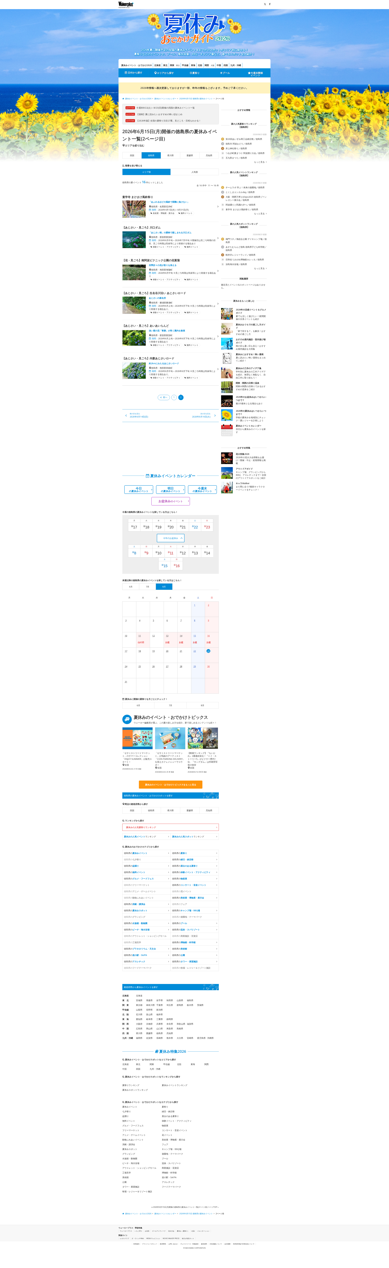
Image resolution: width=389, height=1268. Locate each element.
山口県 (159, 1028)
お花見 (147, 1231)
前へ (165, 397)
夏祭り (196, 73)
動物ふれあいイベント (133, 1139)
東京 (178, 65)
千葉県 (159, 1005)
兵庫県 (159, 1023)
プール (226, 73)
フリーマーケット (130, 1130)
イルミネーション (203, 1231)
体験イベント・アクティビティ (177, 1120)
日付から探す (135, 72)
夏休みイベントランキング (174, 1085)
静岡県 (170, 1019)
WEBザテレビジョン (153, 1238)
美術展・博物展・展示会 (173, 1139)
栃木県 (190, 1005)
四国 (226, 65)
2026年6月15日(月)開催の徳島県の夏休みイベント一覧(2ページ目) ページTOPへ (186, 1207)
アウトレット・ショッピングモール (139, 1167)
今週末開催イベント (257, 74)
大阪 (212, 65)
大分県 (180, 1038)
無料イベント (128, 1120)
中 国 (125, 1028)
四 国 (125, 1033)
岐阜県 (149, 1019)
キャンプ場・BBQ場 (171, 1149)
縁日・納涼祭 (168, 1111)
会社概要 (227, 1244)
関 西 (125, 1023)
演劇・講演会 (128, 1144)
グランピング (128, 1153)
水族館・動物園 (129, 1158)
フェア (165, 1144)
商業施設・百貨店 (170, 1167)
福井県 (159, 1014)
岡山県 (149, 1028)
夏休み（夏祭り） (183, 1231)
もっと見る (259, 162)
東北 (165, 65)
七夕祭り (126, 1111)
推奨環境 (163, 1244)
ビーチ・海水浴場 (130, 1163)
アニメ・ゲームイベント (134, 1135)
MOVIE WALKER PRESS (171, 1238)
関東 (172, 65)
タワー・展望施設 (130, 1186)
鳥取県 (170, 1028)
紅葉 (193, 1231)
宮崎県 (190, 1038)
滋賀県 (190, 1023)
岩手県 (159, 1000)
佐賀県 (149, 1038)
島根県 (180, 1028)
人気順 (194, 171)
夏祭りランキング (130, 1085)
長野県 (149, 1009)
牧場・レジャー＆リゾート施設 (137, 1191)
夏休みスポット (129, 1149)
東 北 (125, 1000)
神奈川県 (150, 1005)
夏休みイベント (129, 1106)
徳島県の (135, 853)
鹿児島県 (201, 1038)
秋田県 (170, 1000)
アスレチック (168, 1182)
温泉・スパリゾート (171, 1163)
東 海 (125, 1019)
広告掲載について (216, 1244)
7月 (170, 705)
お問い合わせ (173, 1244)
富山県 (149, 1014)
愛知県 (139, 1019)
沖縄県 (210, 1038)
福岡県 (139, 1038)
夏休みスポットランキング (135, 1089)
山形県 (180, 1000)
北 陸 (125, 1014)
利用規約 (136, 1244)
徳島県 (151, 810)
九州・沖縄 (235, 65)
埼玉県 (170, 1005)
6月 (138, 705)
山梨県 (139, 1009)
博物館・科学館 (169, 1172)
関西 (207, 65)
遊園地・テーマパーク (172, 1153)
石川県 (139, 1014)
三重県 (159, 1019)
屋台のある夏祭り (170, 1116)
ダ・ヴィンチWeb (138, 1238)
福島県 (190, 1000)
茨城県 (200, 1005)
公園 (124, 1182)
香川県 (170, 155)
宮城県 (139, 1000)
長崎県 (159, 1038)
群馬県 (180, 1005)
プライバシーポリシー (149, 1244)
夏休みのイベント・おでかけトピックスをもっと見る (170, 784)
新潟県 (159, 1009)
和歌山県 (181, 1023)
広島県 (139, 1028)
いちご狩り (138, 1231)
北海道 (157, 65)
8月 (202, 705)
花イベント (167, 1135)
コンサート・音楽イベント (174, 1130)
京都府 (149, 1023)
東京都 (139, 1005)
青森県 (149, 1000)
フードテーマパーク (171, 1186)
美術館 (125, 1177)
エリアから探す (165, 73)
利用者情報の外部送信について (243, 1244)
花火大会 (171, 1231)
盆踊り (125, 1116)
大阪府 (139, 1023)
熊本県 (170, 1038)
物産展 (165, 1125)
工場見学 (126, 1172)
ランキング (140, 836)
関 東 (125, 1005)
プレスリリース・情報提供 (189, 1244)
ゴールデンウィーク (159, 1231)
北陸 (200, 65)
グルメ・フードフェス (133, 1125)
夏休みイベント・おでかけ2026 (136, 65)
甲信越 (185, 65)
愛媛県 (190, 155)
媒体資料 (204, 1244)
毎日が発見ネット (188, 1238)
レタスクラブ (124, 1238)
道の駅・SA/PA (169, 1177)
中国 (219, 65)
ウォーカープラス (126, 1231)
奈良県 (170, 1023)
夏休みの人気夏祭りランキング (141, 827)
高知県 (209, 155)
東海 (193, 65)
